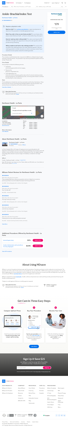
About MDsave (21, 388)
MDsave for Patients (6, 388)
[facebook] (56, 415)
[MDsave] (8, 2)
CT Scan (49, 393)
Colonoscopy (50, 390)
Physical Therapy (62, 393)
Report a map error (41, 118)
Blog (30, 400)
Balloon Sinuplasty (51, 388)
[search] (62, 3)
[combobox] (23, 6)
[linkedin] (64, 415)
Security (23, 421)
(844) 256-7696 (21, 400)
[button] (23, 26)
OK (31, 113)
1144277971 (23, 160)
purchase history (18, 273)
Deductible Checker (33, 398)
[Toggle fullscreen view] (42, 108)
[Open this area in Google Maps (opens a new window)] (5, 118)
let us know (14, 163)
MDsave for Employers (7, 393)
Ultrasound (60, 398)
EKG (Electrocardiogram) (51, 399)
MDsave (24, 144)
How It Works (32, 388)
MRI (59, 390)
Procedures (42, 388)
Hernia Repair (50, 404)
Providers (41, 390)
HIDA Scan (49, 407)
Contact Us (20, 398)
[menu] (28, 3)
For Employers (27, 3)
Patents (28, 421)
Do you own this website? (17, 113)
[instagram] (59, 415)
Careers (20, 395)
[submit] (62, 6)
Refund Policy (32, 393)
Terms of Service (45, 371)
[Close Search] (66, 6)
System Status (35, 421)
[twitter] (62, 415)
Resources (20, 393)
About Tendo (21, 390)
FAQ (30, 395)
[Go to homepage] (8, 381)
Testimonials (31, 403)
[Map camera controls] (42, 116)
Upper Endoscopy (60, 401)
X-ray (59, 404)
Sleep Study (61, 395)
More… (59, 407)
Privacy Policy (38, 371)
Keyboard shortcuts (23, 118)
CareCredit (18, 276)
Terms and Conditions (14, 421)
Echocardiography (51, 395)
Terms (36, 118)
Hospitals (41, 393)
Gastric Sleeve (50, 402)
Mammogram (61, 388)
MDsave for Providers (7, 390)
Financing (31, 390)
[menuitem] (19, 3)
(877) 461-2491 (36, 335)
